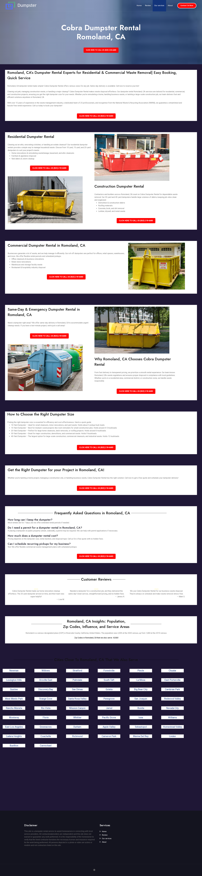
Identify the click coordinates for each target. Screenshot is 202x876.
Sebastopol (141, 726)
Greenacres (46, 726)
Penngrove (109, 698)
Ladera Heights (14, 736)
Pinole (140, 670)
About (170, 6)
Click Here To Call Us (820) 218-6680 (101, 50)
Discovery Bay (45, 689)
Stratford (77, 670)
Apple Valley (109, 726)
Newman (13, 670)
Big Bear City (140, 689)
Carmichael (45, 745)
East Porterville (172, 680)
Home (139, 6)
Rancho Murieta (14, 708)
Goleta (109, 689)
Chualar (172, 670)
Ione (141, 717)
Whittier (77, 717)
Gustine (14, 689)
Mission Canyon (77, 708)
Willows (46, 670)
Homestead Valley (172, 726)
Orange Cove (45, 698)
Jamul (109, 708)
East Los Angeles (14, 726)
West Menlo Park (14, 698)
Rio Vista (45, 708)
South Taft (109, 680)
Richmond (77, 736)
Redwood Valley (172, 698)
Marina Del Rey (140, 736)
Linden (172, 736)
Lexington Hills (14, 680)
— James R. (120, 596)
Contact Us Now (186, 6)
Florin (46, 717)
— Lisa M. (60, 599)
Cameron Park (109, 736)
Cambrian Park (172, 689)
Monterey (14, 717)
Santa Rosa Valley (77, 698)
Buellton (14, 745)
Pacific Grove (109, 717)
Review (148, 6)
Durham (77, 726)
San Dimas (77, 689)
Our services (159, 6)
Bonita (140, 708)
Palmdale (77, 680)
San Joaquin (140, 698)
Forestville (109, 670)
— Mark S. (181, 596)
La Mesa (140, 680)
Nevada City (172, 708)
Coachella (46, 736)
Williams (172, 717)
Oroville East (45, 680)
